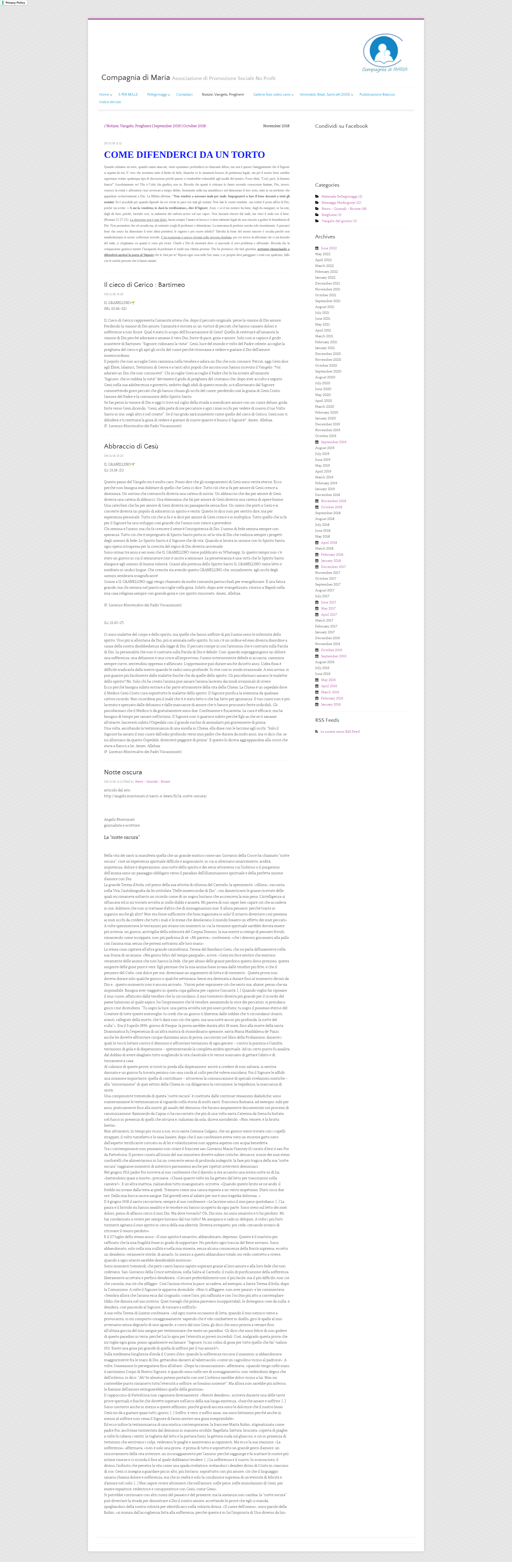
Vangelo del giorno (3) (339, 221)
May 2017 (328, 609)
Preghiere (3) (332, 215)
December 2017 (333, 567)
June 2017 (328, 602)
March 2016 (330, 692)
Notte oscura (123, 772)
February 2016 (332, 698)
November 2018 (333, 501)
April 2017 (329, 615)
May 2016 (328, 680)
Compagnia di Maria (135, 77)
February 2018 (332, 555)
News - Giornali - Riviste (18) (344, 209)
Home (104, 95)
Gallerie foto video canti (271, 95)
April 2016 (329, 686)
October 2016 (331, 650)
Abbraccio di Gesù (131, 446)
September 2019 (167, 126)
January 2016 (331, 705)
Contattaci (184, 95)
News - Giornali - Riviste (152, 781)
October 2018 (194, 126)
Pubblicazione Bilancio (377, 95)
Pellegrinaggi (157, 95)
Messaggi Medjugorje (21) (341, 203)
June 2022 (329, 248)
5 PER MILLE (128, 95)
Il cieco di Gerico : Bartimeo (144, 285)
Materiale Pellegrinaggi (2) (342, 197)
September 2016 (333, 656)
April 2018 (329, 543)
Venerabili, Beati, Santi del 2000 (325, 95)
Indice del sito (110, 102)
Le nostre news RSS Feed (340, 732)
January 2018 (331, 561)
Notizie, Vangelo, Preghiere (223, 95)
